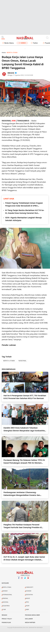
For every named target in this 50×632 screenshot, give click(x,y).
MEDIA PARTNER (30, 622)
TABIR (27, 609)
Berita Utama (9, 43)
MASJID (27, 598)
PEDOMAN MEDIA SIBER (32, 615)
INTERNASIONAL (7, 594)
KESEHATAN (29, 594)
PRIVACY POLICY (7, 619)
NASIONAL (22, 361)
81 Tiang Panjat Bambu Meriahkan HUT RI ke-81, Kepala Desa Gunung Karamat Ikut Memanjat (24, 212)
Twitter (25, 581)
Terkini (35, 43)
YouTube (28, 581)
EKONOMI (28, 591)
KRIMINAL (5, 598)
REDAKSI (4, 615)
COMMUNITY (29, 587)
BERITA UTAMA (9, 361)
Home (4, 52)
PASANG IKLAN (6, 622)
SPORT (27, 606)
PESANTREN (6, 606)
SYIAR (4, 609)
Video (23, 43)
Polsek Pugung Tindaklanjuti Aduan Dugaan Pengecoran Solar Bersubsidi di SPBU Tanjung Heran (24, 204)
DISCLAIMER (29, 619)
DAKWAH (5, 591)
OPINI (27, 602)
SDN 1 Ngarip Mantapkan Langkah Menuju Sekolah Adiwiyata (23, 219)
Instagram (22, 581)
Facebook (19, 581)
